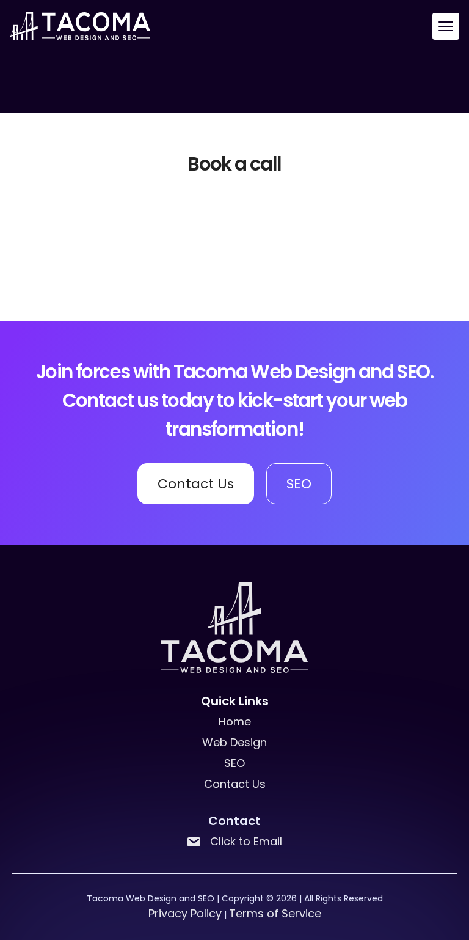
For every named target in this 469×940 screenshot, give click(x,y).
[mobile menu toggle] (445, 26)
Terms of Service (275, 913)
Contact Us (196, 483)
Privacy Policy (185, 913)
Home (235, 721)
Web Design (234, 742)
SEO (298, 483)
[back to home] (80, 26)
